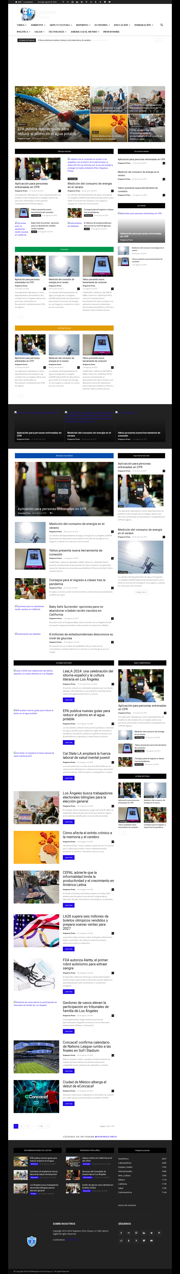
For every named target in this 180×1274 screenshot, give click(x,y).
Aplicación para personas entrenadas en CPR (31, 185)
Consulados (87, 1177)
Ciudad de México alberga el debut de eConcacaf (84, 1084)
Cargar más (140, 592)
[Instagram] (72, 2)
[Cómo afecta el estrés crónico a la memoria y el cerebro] (108, 128)
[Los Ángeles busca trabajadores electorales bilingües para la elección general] (146, 100)
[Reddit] (91, 2)
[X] (100, 2)
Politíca (22, 32)
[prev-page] (16, 238)
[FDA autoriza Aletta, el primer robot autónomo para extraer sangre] (36, 974)
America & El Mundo (84, 32)
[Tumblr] (96, 2)
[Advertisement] (90, 63)
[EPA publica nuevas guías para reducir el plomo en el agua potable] (52, 118)
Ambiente (37, 25)
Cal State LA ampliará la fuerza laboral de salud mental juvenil (87, 755)
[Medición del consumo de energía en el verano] (91, 169)
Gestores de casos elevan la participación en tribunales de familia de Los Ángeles (86, 1007)
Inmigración (142, 25)
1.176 (40, 1126)
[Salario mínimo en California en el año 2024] (73, 1161)
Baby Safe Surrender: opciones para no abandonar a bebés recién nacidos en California (76, 610)
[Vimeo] (105, 2)
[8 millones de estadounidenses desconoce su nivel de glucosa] (75, 226)
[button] (161, 25)
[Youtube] (109, 2)
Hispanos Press (24, 138)
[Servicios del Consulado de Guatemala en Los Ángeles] (73, 1175)
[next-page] (21, 238)
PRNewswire (111, 32)
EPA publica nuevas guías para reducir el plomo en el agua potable (86, 715)
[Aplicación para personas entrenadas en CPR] (38, 169)
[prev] (156, 40)
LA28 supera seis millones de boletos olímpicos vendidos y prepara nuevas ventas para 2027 (85, 922)
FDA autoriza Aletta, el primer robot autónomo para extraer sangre (85, 964)
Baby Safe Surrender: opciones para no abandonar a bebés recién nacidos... (45, 226)
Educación (121, 25)
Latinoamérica (136, 126)
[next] (161, 40)
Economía (101, 25)
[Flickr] (68, 2)
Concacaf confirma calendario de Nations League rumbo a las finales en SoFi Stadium (87, 1046)
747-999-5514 (72, 1239)
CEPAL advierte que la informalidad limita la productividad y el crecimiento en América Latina (88, 879)
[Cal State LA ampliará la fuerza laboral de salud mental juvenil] (108, 100)
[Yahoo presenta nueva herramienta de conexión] (22, 213)
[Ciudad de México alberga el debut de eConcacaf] (36, 1096)
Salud (38, 32)
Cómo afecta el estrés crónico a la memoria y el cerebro (64, 40)
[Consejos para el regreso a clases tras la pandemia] (75, 213)
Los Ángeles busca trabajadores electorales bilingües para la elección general (88, 797)
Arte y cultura (60, 25)
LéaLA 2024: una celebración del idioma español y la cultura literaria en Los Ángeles (88, 675)
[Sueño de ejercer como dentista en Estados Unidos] (73, 1188)
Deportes (82, 25)
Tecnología (56, 32)
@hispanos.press (106, 1136)
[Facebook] (63, 2)
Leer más (68, 700)
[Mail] (82, 2)
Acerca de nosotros (127, 1205)
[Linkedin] (77, 2)
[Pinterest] (86, 2)
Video (20, 25)
